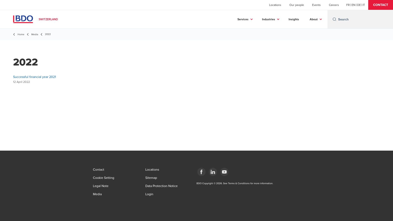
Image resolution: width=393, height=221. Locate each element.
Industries (268, 19)
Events (316, 5)
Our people (296, 5)
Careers (334, 5)
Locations (275, 5)
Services (242, 19)
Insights (294, 19)
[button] (380, 5)
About (314, 19)
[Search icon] (334, 19)
